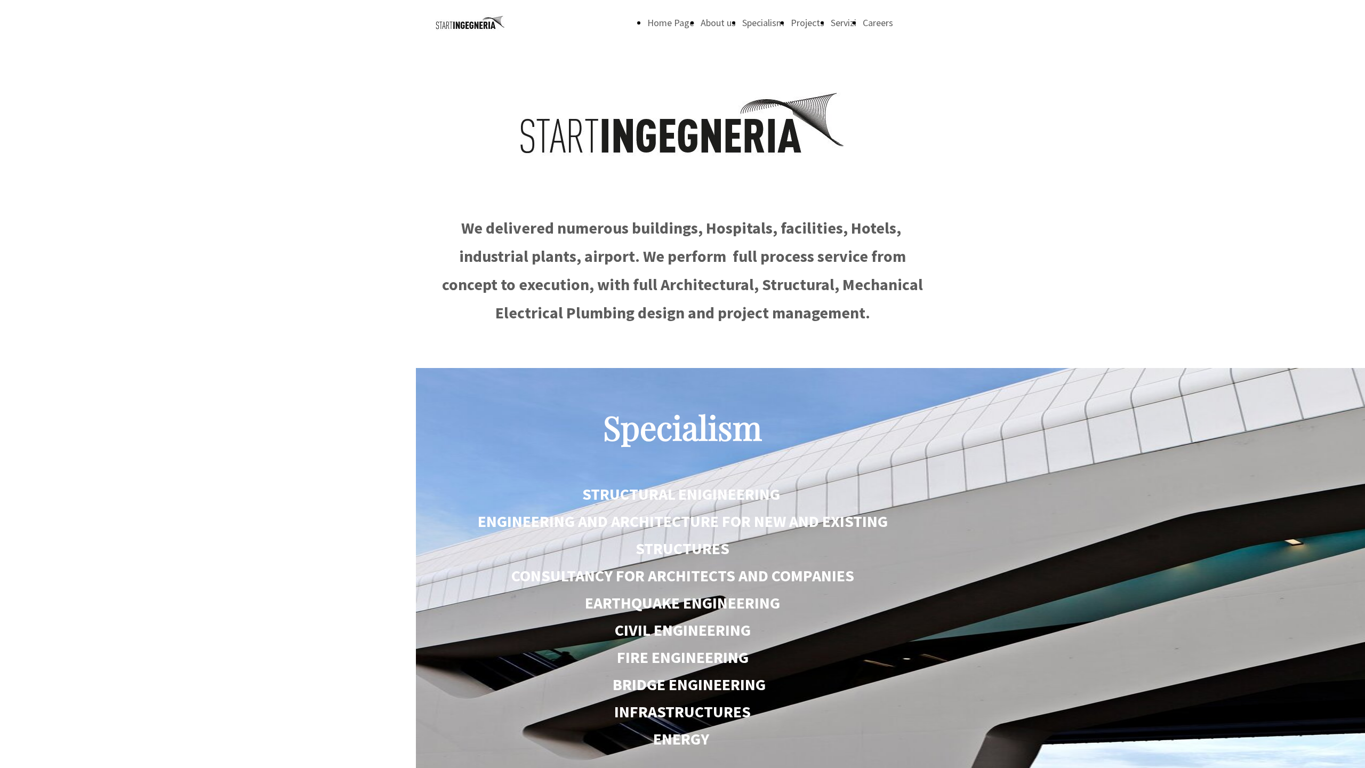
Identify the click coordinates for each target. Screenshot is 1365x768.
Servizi (843, 23)
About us (718, 23)
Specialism (763, 23)
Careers (878, 23)
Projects (807, 23)
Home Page (670, 23)
